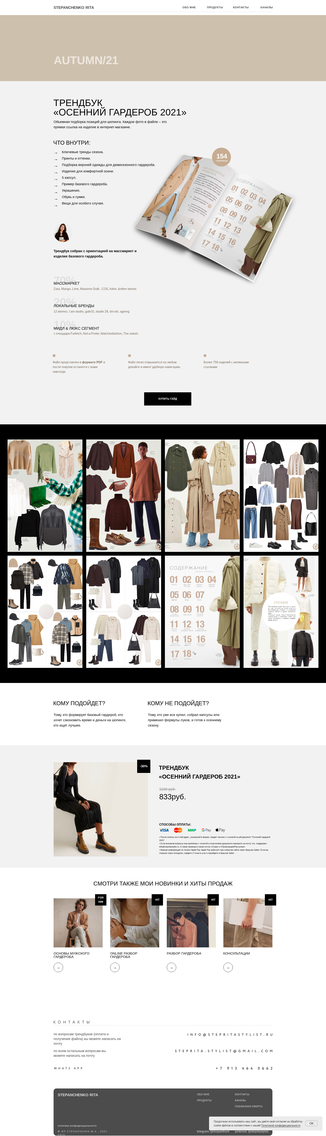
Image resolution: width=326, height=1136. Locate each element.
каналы (267, 7)
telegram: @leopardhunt (213, 1131)
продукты (215, 7)
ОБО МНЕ (189, 7)
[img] (78, 922)
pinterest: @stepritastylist (251, 1131)
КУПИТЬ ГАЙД (167, 398)
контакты (241, 7)
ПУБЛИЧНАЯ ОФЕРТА (248, 1106)
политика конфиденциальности (77, 1125)
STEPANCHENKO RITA (74, 7)
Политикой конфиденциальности (280, 1125)
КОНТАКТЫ (242, 1094)
